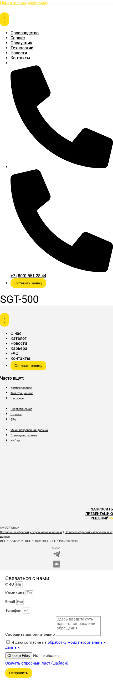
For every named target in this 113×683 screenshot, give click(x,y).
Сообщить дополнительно (30, 634)
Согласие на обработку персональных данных (31, 532)
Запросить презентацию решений (99, 513)
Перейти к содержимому (24, 2)
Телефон (14, 610)
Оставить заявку (28, 283)
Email (10, 601)
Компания (15, 593)
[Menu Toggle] (4, 19)
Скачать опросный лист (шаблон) (36, 663)
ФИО (10, 584)
